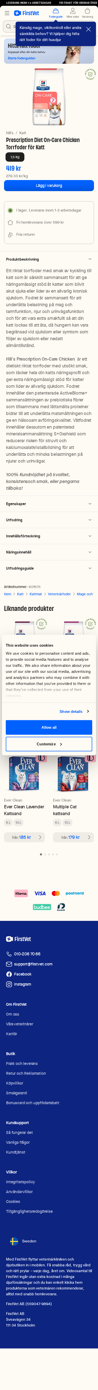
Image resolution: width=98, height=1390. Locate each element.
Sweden (29, 1241)
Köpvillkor (14, 1083)
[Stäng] (88, 29)
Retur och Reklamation (26, 1073)
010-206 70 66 (27, 954)
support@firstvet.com (33, 964)
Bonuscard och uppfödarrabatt (32, 1102)
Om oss (12, 1014)
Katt (22, 132)
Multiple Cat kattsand (65, 810)
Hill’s (10, 132)
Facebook (22, 974)
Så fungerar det (19, 1132)
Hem (7, 594)
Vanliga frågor (18, 1142)
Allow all (49, 727)
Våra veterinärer (19, 1024)
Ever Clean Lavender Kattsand (24, 810)
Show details (71, 711)
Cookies (13, 1201)
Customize (46, 744)
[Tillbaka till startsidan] (26, 13)
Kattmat (36, 594)
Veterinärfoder (59, 594)
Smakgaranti (16, 1093)
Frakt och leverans (22, 1063)
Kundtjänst (15, 1152)
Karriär (11, 1033)
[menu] (7, 13)
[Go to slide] (41, 854)
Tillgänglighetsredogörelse (29, 1211)
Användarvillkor (19, 1191)
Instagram (22, 984)
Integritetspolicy (20, 1182)
